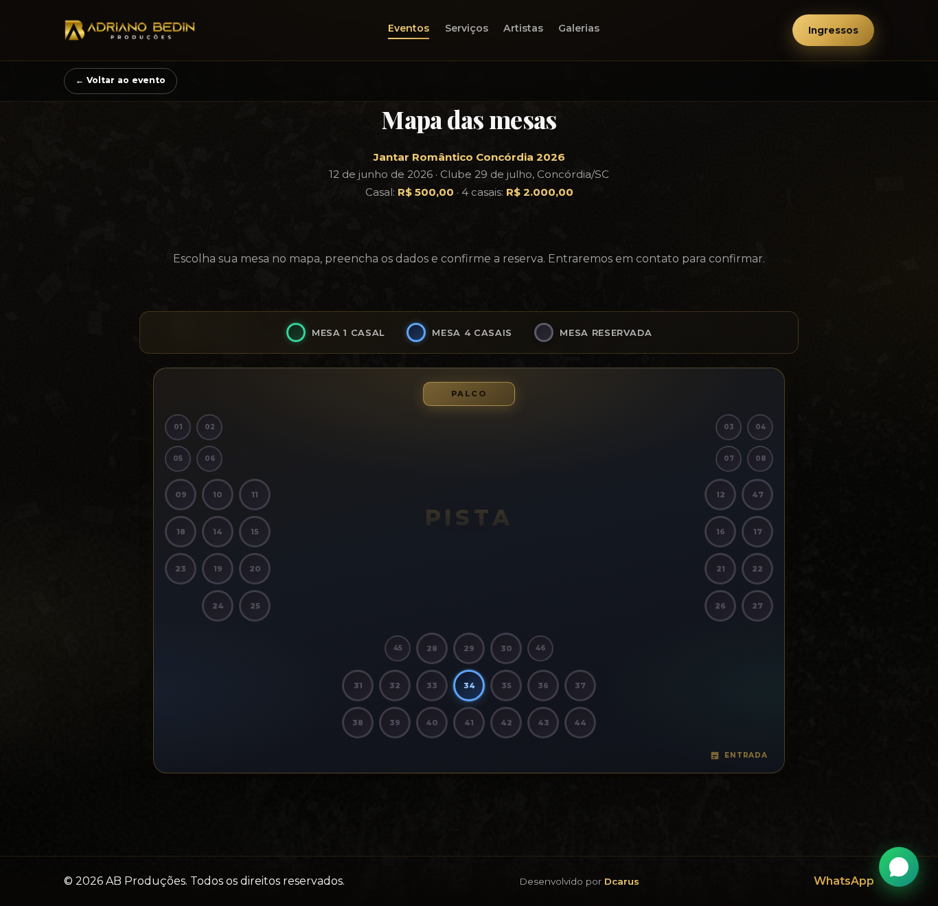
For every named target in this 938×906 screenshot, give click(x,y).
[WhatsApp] (899, 867)
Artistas (523, 28)
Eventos (408, 28)
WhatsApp (844, 880)
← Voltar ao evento (120, 80)
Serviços (466, 28)
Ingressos (833, 30)
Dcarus (621, 881)
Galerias (578, 28)
